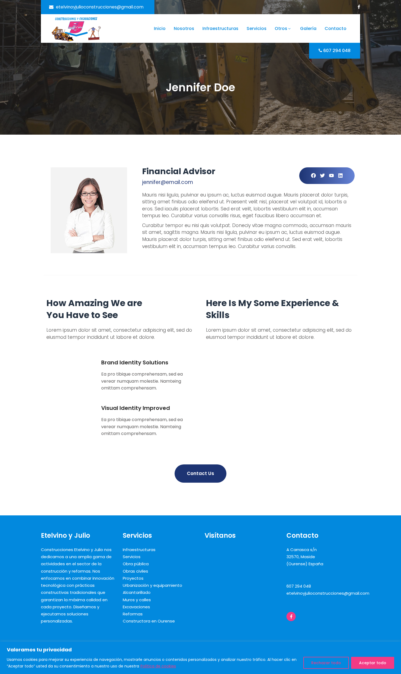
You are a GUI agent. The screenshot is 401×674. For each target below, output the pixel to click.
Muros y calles (137, 600)
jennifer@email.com (167, 182)
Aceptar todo (372, 663)
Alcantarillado (137, 592)
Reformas (133, 614)
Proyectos (133, 578)
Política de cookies (158, 666)
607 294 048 (337, 50)
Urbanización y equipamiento (152, 585)
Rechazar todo (326, 663)
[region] (200, 658)
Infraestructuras (220, 28)
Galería (308, 28)
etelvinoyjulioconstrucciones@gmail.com (99, 7)
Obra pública (136, 564)
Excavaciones (136, 607)
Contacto (335, 28)
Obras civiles (135, 571)
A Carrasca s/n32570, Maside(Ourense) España (304, 557)
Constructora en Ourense (149, 621)
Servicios (257, 28)
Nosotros (184, 28)
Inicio (160, 28)
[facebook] (359, 7)
